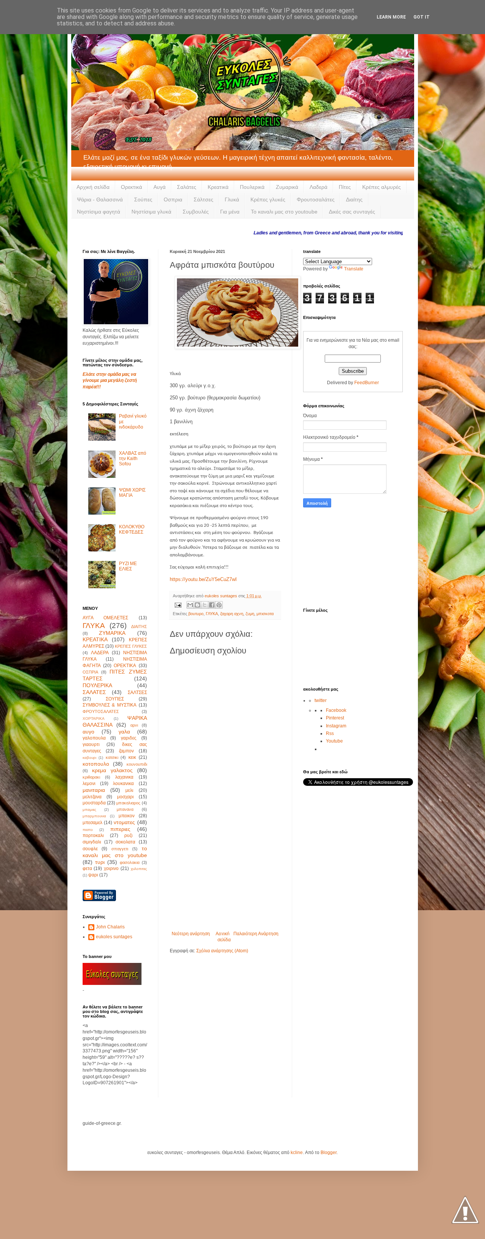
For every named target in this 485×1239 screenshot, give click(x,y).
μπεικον (127, 815)
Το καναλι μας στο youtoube (284, 212)
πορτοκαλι (93, 835)
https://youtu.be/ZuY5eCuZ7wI (203, 579)
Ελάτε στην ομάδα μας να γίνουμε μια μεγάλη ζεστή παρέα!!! (110, 381)
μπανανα (125, 809)
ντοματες (124, 822)
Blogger (328, 1152)
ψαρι (93, 875)
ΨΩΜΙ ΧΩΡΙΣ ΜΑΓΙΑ (132, 492)
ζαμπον (126, 751)
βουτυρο (195, 613)
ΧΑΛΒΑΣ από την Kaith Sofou (132, 459)
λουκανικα (123, 783)
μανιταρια (94, 790)
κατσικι (112, 757)
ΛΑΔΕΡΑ (100, 652)
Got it (421, 17)
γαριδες (128, 738)
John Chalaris (110, 927)
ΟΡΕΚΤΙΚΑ (125, 665)
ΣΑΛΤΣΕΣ (137, 692)
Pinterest (335, 718)
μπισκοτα (265, 613)
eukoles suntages (114, 936)
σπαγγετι (119, 848)
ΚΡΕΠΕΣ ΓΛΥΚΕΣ (131, 646)
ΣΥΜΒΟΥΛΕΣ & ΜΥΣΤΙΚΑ (109, 705)
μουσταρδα (94, 803)
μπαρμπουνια (94, 816)
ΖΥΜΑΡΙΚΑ (112, 633)
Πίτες (345, 187)
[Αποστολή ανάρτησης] (178, 604)
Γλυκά (232, 199)
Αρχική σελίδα (93, 187)
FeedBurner (366, 382)
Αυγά (159, 187)
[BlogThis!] (197, 605)
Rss (330, 733)
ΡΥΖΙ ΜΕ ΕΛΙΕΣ (128, 566)
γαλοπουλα (94, 738)
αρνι (134, 725)
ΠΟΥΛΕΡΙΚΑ (97, 685)
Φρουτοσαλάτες (316, 199)
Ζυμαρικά (287, 187)
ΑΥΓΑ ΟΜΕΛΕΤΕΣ (105, 617)
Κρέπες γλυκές (267, 199)
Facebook (336, 710)
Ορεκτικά (131, 187)
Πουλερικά (252, 187)
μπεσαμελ (92, 822)
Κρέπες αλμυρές (381, 187)
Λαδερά (318, 187)
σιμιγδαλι (92, 842)
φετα (87, 868)
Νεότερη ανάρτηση (191, 933)
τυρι (100, 862)
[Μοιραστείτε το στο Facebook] (212, 605)
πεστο (88, 830)
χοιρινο (111, 868)
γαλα (124, 732)
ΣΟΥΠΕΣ (115, 699)
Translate (353, 269)
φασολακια (129, 862)
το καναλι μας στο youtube (115, 851)
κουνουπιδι (137, 764)
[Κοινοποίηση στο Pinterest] (219, 605)
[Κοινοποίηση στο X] (204, 605)
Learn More (391, 17)
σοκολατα (125, 842)
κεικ (132, 757)
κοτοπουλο (96, 764)
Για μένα (229, 212)
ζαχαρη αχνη (231, 613)
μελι (129, 790)
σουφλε (90, 848)
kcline (297, 1152)
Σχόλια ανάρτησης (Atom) (222, 950)
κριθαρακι (91, 777)
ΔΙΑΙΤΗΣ (139, 626)
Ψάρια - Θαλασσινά (100, 199)
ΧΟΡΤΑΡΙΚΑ (94, 718)
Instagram (336, 726)
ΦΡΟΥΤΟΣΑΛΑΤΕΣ (101, 711)
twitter (320, 700)
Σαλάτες (186, 187)
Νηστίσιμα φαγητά (98, 212)
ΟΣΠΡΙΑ (90, 672)
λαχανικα (124, 777)
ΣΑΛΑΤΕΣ (94, 692)
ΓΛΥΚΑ (212, 613)
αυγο (88, 732)
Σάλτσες (203, 199)
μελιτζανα (92, 796)
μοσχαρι (125, 796)
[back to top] (465, 1211)
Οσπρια (173, 199)
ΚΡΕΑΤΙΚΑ (95, 639)
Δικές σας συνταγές (352, 212)
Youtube (334, 741)
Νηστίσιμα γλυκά (151, 212)
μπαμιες (89, 809)
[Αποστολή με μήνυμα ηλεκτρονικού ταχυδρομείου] (190, 605)
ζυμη (250, 613)
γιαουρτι (91, 744)
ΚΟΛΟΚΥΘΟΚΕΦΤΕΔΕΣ (131, 529)
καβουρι (89, 757)
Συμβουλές (196, 212)
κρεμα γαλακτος (112, 770)
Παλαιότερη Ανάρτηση (255, 933)
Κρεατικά (218, 187)
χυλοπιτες (139, 869)
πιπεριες (120, 829)
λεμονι (89, 783)
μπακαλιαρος (128, 803)
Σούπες (143, 199)
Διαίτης (354, 199)
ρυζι (128, 835)
